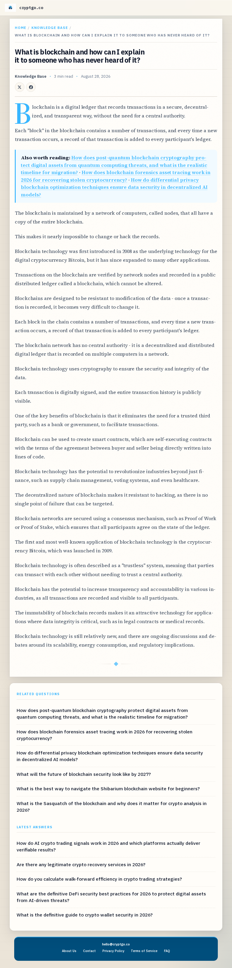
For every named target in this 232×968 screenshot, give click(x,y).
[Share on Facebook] (31, 87)
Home (20, 27)
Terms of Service (144, 951)
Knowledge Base (49, 27)
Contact (89, 951)
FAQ (167, 951)
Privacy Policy (113, 951)
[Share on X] (19, 87)
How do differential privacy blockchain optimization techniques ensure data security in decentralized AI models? (114, 187)
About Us (69, 951)
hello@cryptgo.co (116, 944)
